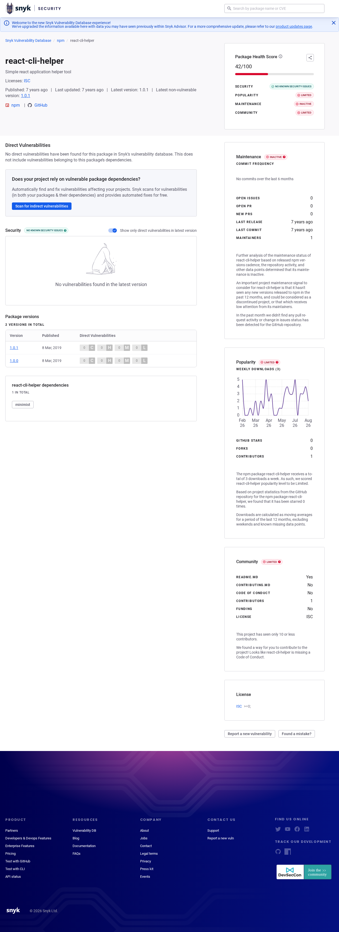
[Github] (278, 853)
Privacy (145, 861)
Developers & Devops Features (28, 838)
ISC (27, 80)
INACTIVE (276, 157)
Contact (146, 846)
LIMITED (269, 362)
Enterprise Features (19, 846)
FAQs (77, 854)
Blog (76, 838)
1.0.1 (25, 95)
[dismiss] (334, 23)
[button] (280, 57)
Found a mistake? (296, 734)
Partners (11, 831)
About (144, 831)
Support (213, 831)
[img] (65, 230)
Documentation (84, 846)
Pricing (10, 854)
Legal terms (149, 854)
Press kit (146, 869)
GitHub (40, 105)
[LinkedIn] (307, 830)
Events (145, 877)
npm (60, 40)
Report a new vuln (220, 838)
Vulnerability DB (84, 831)
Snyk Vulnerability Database (28, 40)
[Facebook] (297, 830)
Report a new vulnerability (250, 734)
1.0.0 (14, 361)
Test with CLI (15, 869)
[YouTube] (287, 830)
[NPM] (287, 853)
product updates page (294, 26)
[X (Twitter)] (278, 830)
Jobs (144, 838)
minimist (22, 404)
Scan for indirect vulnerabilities (41, 206)
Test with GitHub (17, 861)
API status (13, 877)
